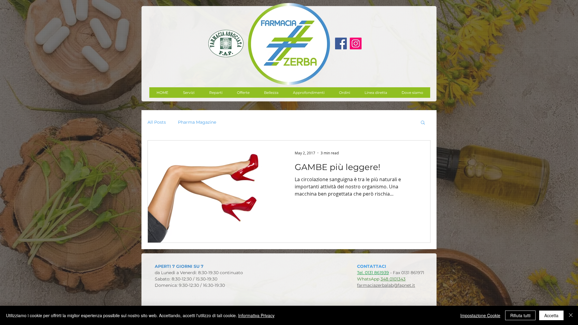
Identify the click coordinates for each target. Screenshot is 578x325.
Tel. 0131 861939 (373, 272)
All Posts (157, 122)
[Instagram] (356, 43)
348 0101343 (393, 279)
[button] (242, 92)
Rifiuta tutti (520, 315)
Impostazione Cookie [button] (480, 315)
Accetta (551, 315)
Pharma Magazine (197, 122)
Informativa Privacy (256, 315)
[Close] (570, 315)
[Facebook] (341, 43)
